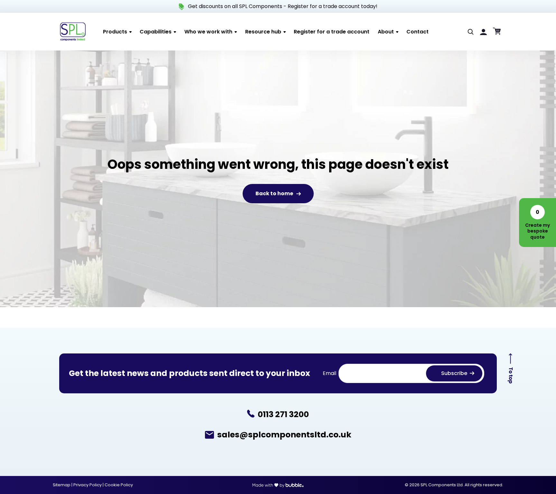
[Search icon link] (471, 32)
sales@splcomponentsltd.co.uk (284, 435)
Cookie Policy (119, 485)
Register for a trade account (324, 6)
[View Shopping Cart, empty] (496, 31)
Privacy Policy (88, 485)
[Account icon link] (483, 32)
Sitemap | (63, 485)
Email (329, 373)
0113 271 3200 (283, 414)
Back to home (274, 193)
